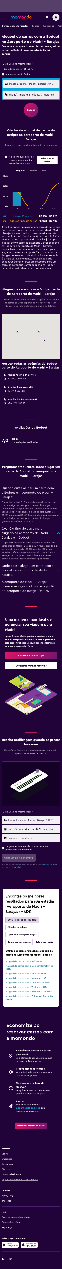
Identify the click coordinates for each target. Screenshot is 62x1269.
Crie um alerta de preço (28, 1108)
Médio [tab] (33, 170)
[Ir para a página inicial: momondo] (21, 17)
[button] (5, 17)
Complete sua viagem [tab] (19, 942)
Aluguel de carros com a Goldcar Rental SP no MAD (29, 967)
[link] (31, 655)
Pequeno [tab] (20, 170)
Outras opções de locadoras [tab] (22, 920)
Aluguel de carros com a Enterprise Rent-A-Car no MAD (30, 998)
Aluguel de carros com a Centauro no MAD (28, 983)
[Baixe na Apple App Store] (29, 1245)
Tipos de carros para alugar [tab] (21, 935)
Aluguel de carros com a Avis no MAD (25, 961)
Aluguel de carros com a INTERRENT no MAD (29, 992)
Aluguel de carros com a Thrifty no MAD (26, 987)
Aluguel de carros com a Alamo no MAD (26, 978)
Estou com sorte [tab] (44, 942)
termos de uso (49, 864)
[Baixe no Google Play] (10, 1245)
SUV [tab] (44, 170)
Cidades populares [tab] (17, 927)
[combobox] (19, 64)
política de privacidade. (12, 867)
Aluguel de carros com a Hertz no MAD (26, 974)
